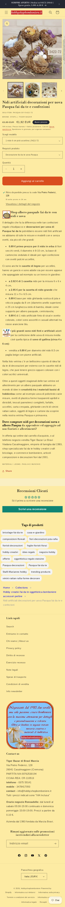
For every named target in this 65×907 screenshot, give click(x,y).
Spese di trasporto (16, 677)
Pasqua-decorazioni (13, 565)
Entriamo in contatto (17, 634)
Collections (21, 587)
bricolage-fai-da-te (13, 532)
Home (6, 587)
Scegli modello (9, 134)
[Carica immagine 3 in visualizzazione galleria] (49, 90)
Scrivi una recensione (32, 509)
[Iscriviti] (55, 843)
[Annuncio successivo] (59, 4)
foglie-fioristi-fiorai (37, 545)
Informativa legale (29, 902)
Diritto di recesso (15, 655)
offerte (6, 558)
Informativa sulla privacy (49, 892)
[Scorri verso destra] (61, 90)
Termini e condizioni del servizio (21, 897)
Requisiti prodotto (10, 148)
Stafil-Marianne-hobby (15, 572)
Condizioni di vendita (17, 684)
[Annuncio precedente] (5, 4)
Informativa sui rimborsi (25, 892)
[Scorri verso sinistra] (3, 90)
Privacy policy (13, 648)
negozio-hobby (47, 552)
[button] (6, 12)
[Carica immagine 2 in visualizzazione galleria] (32, 90)
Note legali (12, 670)
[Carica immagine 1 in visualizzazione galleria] (15, 90)
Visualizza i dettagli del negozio (23, 204)
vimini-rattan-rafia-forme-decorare (21, 578)
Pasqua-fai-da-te (38, 565)
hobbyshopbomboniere (31, 888)
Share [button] (9, 471)
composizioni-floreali (14, 539)
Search (10, 626)
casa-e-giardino (35, 532)
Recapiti (43, 902)
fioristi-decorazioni (13, 545)
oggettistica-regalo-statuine (29, 558)
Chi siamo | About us (17, 641)
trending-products (40, 572)
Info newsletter (14, 691)
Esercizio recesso (15, 662)
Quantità (6, 162)
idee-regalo (28, 552)
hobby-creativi (10, 552)
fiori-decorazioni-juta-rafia (44, 539)
